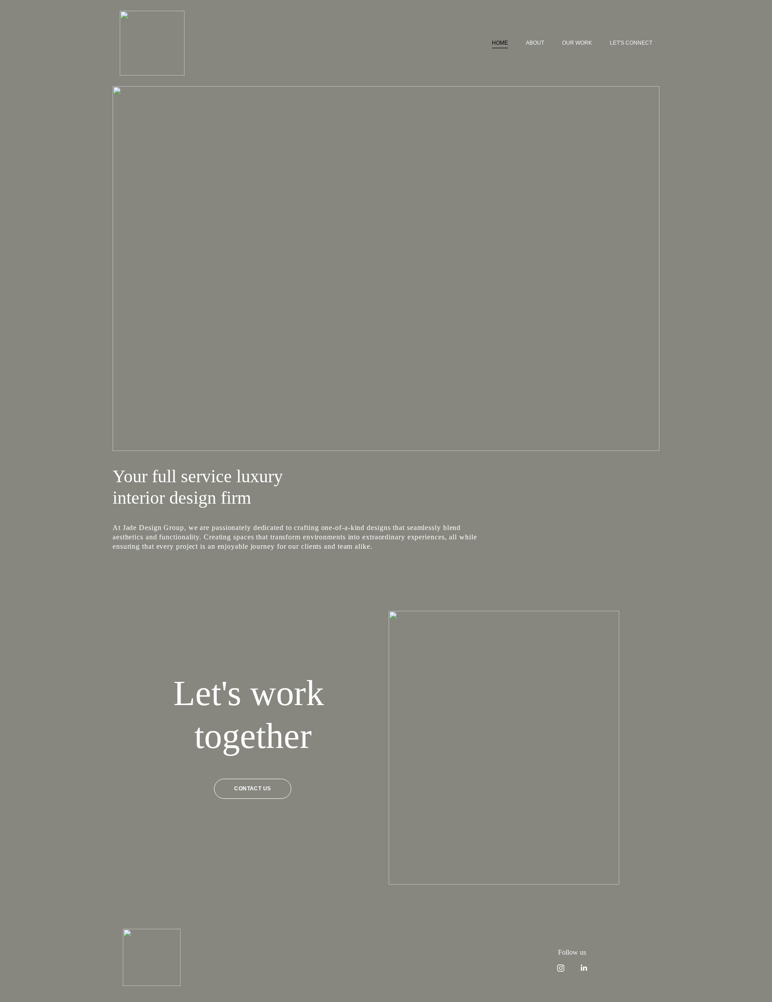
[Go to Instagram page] (565, 968)
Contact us (252, 788)
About (535, 43)
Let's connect (631, 43)
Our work (577, 43)
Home (500, 43)
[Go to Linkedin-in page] (583, 968)
